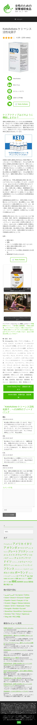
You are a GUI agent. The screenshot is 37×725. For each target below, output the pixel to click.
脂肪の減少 (19, 379)
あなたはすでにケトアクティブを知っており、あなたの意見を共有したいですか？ (18, 331)
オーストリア (22, 346)
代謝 (4, 370)
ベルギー (31, 569)
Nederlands (20, 606)
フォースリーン (19, 363)
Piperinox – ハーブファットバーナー (15, 650)
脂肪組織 (26, 581)
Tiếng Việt (8, 617)
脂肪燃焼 (27, 379)
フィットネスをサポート (12, 360)
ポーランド (16, 365)
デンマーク (19, 355)
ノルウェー (8, 358)
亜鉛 (28, 576)
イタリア (10, 343)
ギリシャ (8, 350)
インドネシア (19, 343)
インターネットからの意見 (20, 329)
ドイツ (26, 355)
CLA (16, 341)
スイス (29, 353)
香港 (20, 382)
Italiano (7, 606)
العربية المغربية (9, 595)
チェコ (13, 355)
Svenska (7, 614)
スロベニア (11, 558)
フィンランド (9, 363)
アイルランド (8, 544)
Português (8, 608)
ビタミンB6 (14, 565)
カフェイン (6, 348)
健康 (6, 338)
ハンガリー (16, 358)
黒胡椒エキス (27, 382)
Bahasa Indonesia (24, 603)
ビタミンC (19, 565)
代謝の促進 (10, 370)
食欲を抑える (13, 382)
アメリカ (18, 543)
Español (7, 600)
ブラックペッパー (19, 569)
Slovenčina (8, 611)
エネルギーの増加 (10, 346)
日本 (21, 375)
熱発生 (28, 377)
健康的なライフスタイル (20, 372)
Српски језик (27, 611)
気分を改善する (11, 578)
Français (20, 600)
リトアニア (13, 576)
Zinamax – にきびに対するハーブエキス (16, 691)
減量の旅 (21, 377)
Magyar (14, 603)
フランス (9, 365)
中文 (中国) (16, 617)
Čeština (26, 595)
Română (15, 608)
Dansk (7, 598)
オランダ (29, 346)
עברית (26, 600)
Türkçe (18, 614)
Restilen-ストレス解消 (11, 657)
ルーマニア (25, 367)
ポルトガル (25, 365)
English (27, 598)
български (19, 595)
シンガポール (22, 353)
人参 (31, 367)
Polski (28, 606)
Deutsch (13, 598)
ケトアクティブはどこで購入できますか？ (20, 327)
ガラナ (29, 548)
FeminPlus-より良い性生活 (12, 678)
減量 (4, 377)
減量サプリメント (12, 377)
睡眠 (6, 379)
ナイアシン (14, 562)
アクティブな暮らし (24, 341)
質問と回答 (7, 329)
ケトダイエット (11, 353)
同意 (19, 722)
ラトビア (9, 367)
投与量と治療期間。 (20, 325)
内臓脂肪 (6, 578)
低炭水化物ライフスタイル (23, 370)
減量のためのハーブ (22, 578)
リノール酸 (16, 367)
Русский (23, 608)
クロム (26, 350)
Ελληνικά (20, 598)
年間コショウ (15, 375)
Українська (25, 614)
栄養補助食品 (28, 375)
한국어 (13, 606)
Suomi (13, 600)
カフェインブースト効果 (18, 348)
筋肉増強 (12, 379)
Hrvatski (7, 603)
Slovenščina (17, 611)
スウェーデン (22, 555)
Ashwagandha (9, 341)
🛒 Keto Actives (21, 104)
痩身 (10, 338)
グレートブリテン (17, 350)
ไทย (13, 614)
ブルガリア (26, 569)
